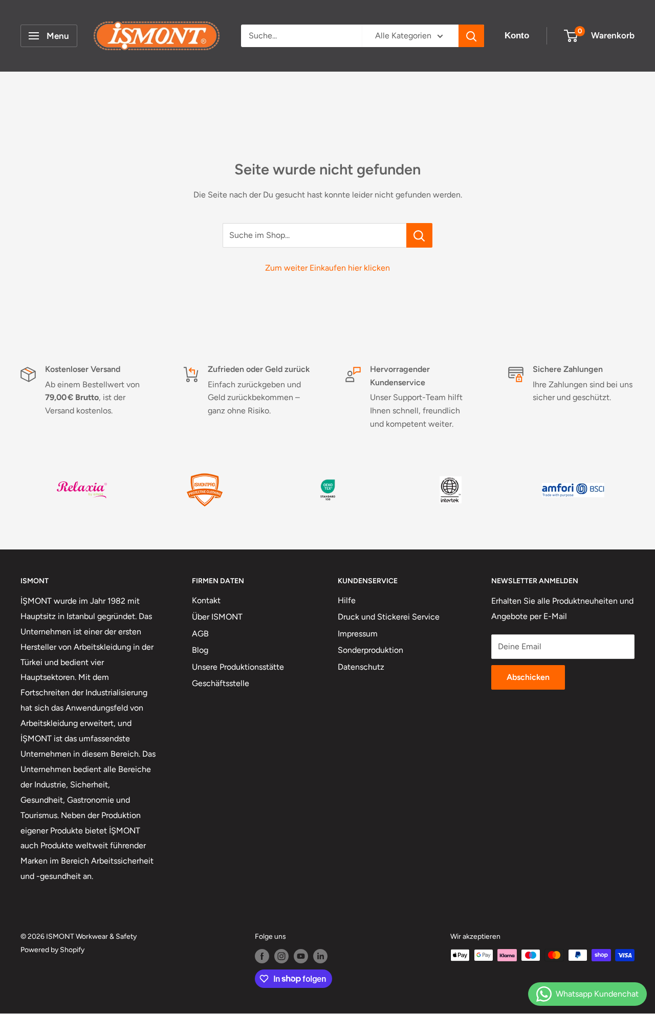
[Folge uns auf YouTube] (301, 956)
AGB (200, 633)
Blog (200, 650)
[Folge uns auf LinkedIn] (320, 956)
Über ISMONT (217, 617)
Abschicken (528, 677)
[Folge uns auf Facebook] (262, 956)
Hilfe (347, 600)
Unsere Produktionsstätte (238, 667)
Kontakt (206, 600)
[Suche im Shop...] (419, 235)
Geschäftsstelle (220, 683)
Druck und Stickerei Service (389, 617)
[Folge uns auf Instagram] (281, 956)
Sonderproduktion (370, 650)
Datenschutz (361, 667)
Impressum (358, 633)
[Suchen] (471, 36)
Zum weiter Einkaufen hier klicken (327, 268)
